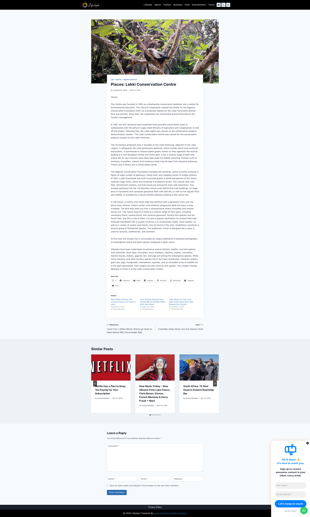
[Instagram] (228, 5)
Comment (113, 446)
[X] (223, 5)
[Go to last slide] (95, 383)
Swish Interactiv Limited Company (170, 513)
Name (112, 479)
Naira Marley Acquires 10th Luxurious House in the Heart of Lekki (123, 301)
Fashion (167, 5)
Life (112, 80)
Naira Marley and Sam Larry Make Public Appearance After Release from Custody (181, 301)
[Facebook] (219, 5)
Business (178, 5)
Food (187, 5)
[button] (304, 510)
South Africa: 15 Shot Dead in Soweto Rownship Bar (198, 390)
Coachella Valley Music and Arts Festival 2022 (180, 327)
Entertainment (199, 5)
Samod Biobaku (103, 398)
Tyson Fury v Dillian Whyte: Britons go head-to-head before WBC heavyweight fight (130, 329)
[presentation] (111, 367)
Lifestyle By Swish (120, 90)
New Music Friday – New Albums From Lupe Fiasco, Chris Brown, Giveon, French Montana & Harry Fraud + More (154, 393)
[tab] (150, 415)
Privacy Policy (155, 507)
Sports (158, 5)
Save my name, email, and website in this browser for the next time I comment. (144, 485)
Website (178, 479)
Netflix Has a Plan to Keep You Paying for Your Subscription (110, 390)
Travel (211, 5)
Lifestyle (148, 5)
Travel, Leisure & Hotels (126, 80)
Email (144, 479)
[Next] (215, 383)
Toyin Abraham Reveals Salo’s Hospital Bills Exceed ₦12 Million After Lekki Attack (152, 301)
